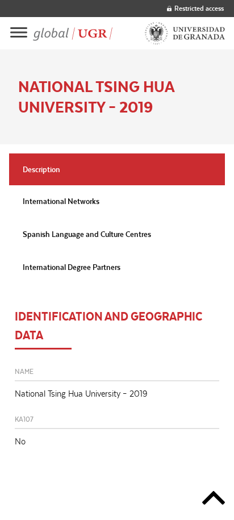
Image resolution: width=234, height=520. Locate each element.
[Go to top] (213, 500)
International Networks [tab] (61, 201)
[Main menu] (19, 33)
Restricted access (199, 8)
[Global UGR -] (72, 33)
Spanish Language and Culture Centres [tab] (87, 234)
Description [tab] (41, 169)
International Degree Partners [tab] (71, 267)
